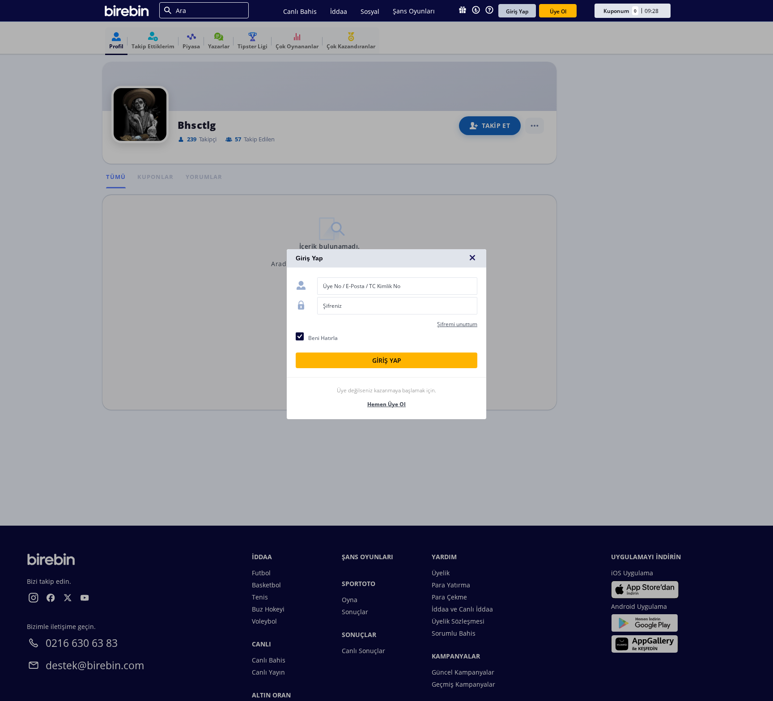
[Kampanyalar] (462, 10)
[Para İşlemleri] (475, 10)
